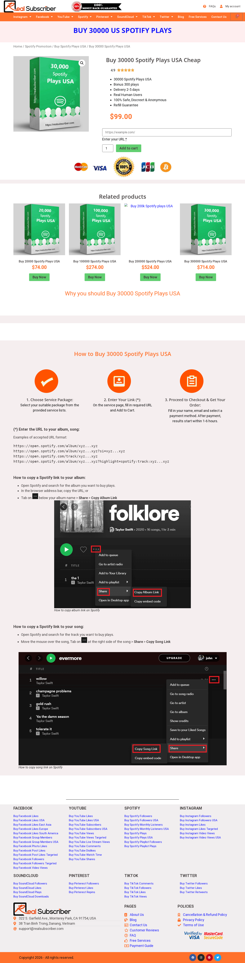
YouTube (63, 17)
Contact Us (218, 17)
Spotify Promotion (38, 46)
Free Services (198, 17)
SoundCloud (125, 17)
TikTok (146, 17)
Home (17, 46)
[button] (81, 63)
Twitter (164, 17)
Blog (181, 17)
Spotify (83, 17)
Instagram (20, 17)
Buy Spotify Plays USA (70, 46)
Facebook (42, 17)
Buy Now (39, 277)
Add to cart (128, 148)
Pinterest (102, 17)
